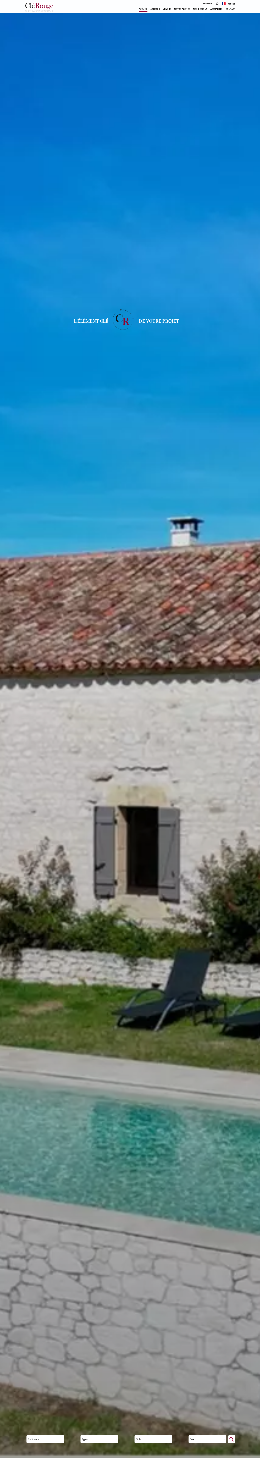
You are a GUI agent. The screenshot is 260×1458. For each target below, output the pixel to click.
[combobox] (99, 1439)
